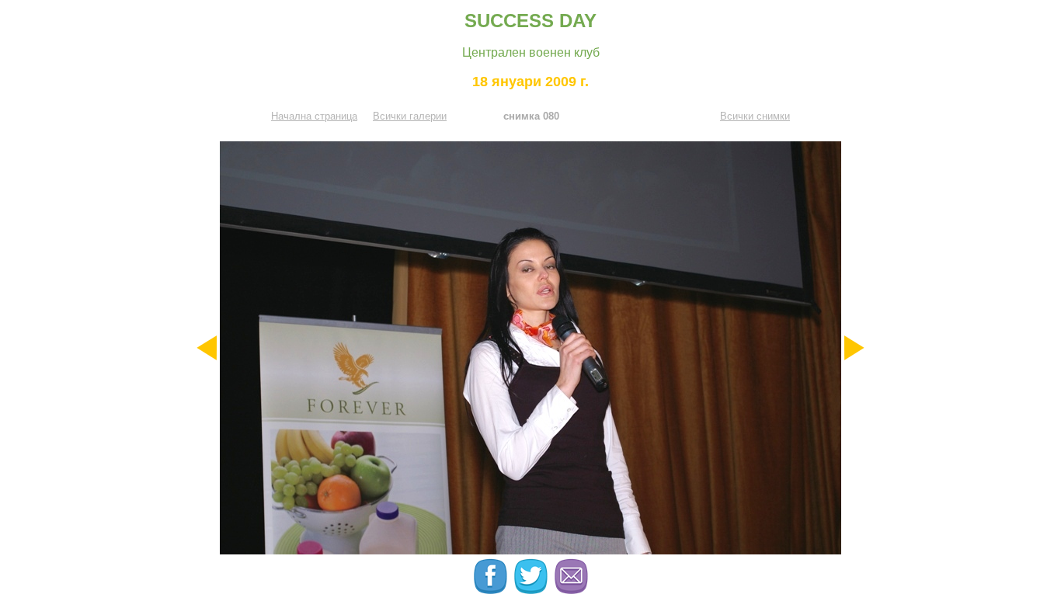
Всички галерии (410, 116)
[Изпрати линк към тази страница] (571, 590)
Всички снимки (755, 116)
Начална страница (314, 116)
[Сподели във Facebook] (491, 590)
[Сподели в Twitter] (532, 590)
